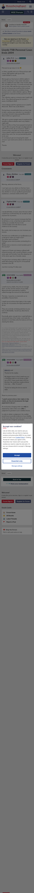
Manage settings (17, 466)
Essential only (17, 461)
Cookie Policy (20, 437)
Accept (17, 455)
